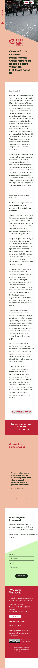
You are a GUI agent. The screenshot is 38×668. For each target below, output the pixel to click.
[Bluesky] (24, 626)
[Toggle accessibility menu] (2, 23)
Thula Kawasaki (23, 651)
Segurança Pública (23, 412)
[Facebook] (15, 626)
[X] (12, 626)
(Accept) (16, 635)
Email (11, 564)
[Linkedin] (20, 626)
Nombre (12, 555)
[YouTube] (18, 626)
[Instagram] (10, 626)
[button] (25, 498)
